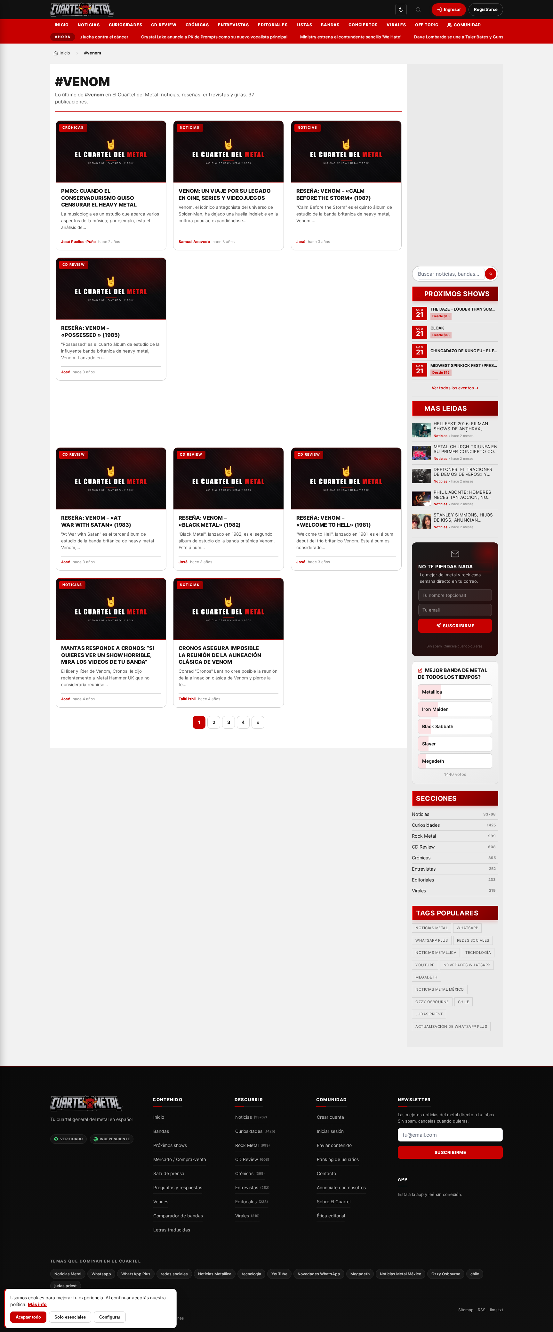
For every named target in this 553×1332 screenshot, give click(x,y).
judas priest (429, 1014)
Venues (160, 1201)
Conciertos (363, 24)
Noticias (89, 24)
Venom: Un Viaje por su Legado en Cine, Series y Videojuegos (225, 194)
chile (463, 1002)
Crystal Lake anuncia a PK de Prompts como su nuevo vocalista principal (201, 36)
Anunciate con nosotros (341, 1187)
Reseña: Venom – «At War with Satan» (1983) (96, 521)
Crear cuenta (330, 1117)
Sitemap (465, 1309)
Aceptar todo (28, 1317)
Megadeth (426, 977)
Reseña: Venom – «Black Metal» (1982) (210, 521)
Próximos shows (170, 1145)
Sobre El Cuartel (333, 1201)
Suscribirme (458, 625)
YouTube (425, 965)
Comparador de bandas (178, 1215)
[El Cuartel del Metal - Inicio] (82, 10)
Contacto (326, 1173)
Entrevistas (233, 24)
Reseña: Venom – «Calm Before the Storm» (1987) (333, 194)
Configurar (109, 1317)
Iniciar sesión (330, 1131)
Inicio (62, 24)
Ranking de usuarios (338, 1159)
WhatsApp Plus (431, 940)
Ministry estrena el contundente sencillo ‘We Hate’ (338, 36)
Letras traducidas (171, 1229)
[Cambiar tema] (401, 9)
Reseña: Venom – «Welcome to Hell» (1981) (333, 521)
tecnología (478, 953)
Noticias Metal (431, 928)
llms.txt (496, 1309)
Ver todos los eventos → (454, 388)
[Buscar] (418, 9)
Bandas (330, 24)
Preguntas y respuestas (177, 1187)
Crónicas (197, 24)
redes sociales (473, 940)
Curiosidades (125, 24)
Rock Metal (252, 1145)
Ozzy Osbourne (432, 1002)
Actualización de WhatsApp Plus (451, 1026)
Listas (304, 24)
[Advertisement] (455, 167)
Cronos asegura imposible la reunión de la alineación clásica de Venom (220, 655)
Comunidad (467, 24)
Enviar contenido (334, 1145)
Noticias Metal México (439, 989)
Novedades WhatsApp (466, 965)
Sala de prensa (168, 1173)
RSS (481, 1309)
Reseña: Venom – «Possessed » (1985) (90, 331)
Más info (37, 1304)
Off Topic (426, 24)
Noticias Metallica (435, 953)
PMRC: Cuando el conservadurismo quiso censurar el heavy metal (99, 198)
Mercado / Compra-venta (179, 1159)
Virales (396, 24)
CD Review (163, 24)
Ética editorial (331, 1215)
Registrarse (486, 9)
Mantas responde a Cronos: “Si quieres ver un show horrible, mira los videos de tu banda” (107, 655)
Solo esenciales (70, 1317)
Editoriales (273, 24)
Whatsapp (467, 928)
